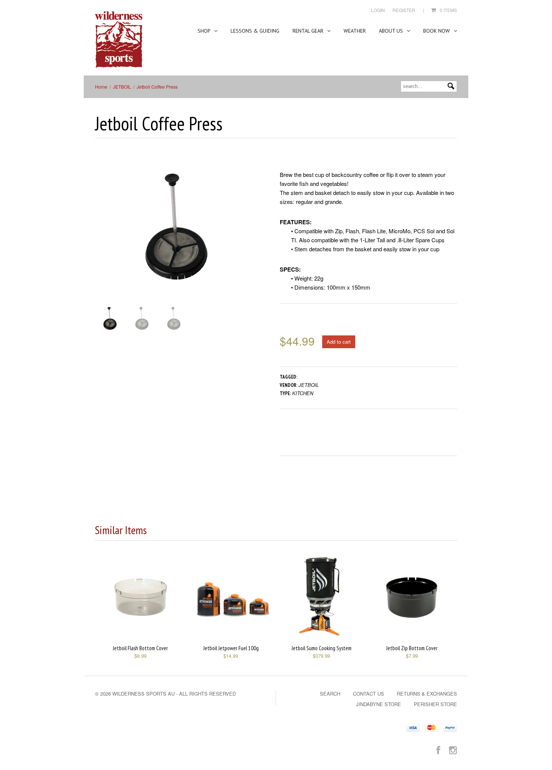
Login (378, 10)
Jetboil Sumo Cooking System (321, 648)
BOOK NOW (437, 30)
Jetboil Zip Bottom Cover (411, 648)
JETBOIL (122, 86)
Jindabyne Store (378, 704)
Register (403, 10)
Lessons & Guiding (255, 30)
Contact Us (368, 693)
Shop (205, 30)
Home (101, 86)
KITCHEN (302, 393)
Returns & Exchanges (427, 693)
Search (330, 693)
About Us (391, 30)
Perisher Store (435, 704)
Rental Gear (309, 30)
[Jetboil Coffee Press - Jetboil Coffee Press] (176, 227)
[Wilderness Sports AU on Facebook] (438, 749)
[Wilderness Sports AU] (118, 39)
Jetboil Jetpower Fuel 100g (231, 648)
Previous (100, 235)
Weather (355, 30)
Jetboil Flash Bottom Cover (140, 648)
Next (253, 235)
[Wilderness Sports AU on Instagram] (453, 749)
